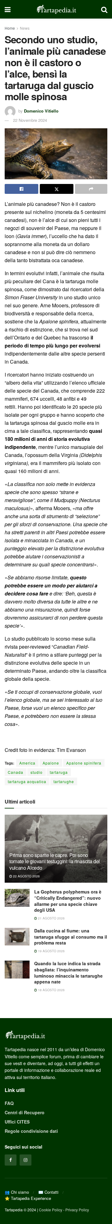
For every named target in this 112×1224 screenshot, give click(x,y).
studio (36, 772)
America (27, 763)
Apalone (51, 763)
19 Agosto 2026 (51, 951)
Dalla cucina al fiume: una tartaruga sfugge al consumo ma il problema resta (70, 937)
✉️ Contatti (48, 1192)
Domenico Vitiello (41, 111)
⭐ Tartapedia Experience (28, 1198)
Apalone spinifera (83, 763)
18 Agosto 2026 (51, 990)
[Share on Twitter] (56, 189)
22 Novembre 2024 (30, 120)
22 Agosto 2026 (26, 876)
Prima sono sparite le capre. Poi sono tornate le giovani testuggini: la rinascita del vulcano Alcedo (54, 861)
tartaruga (59, 772)
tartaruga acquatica (27, 781)
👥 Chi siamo (17, 1192)
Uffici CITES (17, 1122)
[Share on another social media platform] (91, 189)
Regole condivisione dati (31, 1131)
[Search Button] (104, 9)
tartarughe (64, 781)
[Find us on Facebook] (10, 1160)
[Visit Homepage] (56, 9)
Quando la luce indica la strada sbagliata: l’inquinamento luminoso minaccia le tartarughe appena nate (68, 972)
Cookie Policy (50, 1209)
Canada (15, 772)
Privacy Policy (77, 1209)
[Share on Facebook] (21, 189)
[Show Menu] (8, 9)
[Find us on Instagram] (25, 1160)
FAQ (9, 1103)
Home (10, 28)
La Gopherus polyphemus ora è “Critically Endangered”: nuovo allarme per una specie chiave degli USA (67, 901)
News (25, 28)
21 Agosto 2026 (51, 918)
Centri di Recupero (24, 1112)
